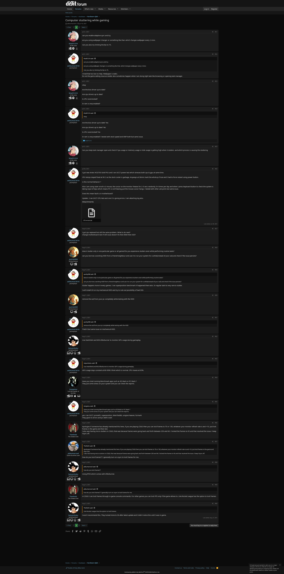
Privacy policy (199, 568)
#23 (216, 81)
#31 (216, 317)
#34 (216, 377)
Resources (112, 9)
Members (124, 9)
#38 (216, 462)
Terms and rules (188, 568)
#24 (216, 109)
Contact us (178, 568)
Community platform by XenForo (142, 572)
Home (69, 9)
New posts (68, 13)
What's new (89, 9)
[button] (95, 9)
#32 (216, 336)
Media (100, 9)
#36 (216, 423)
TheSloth (73, 434)
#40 (216, 503)
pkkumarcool (73, 453)
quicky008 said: (89, 274)
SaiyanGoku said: (89, 363)
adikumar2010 (71, 24)
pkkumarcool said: (90, 467)
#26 (216, 169)
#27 (216, 229)
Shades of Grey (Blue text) (76, 568)
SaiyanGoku (73, 348)
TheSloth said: (88, 446)
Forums (78, 9)
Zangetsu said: (88, 406)
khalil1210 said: (89, 58)
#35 (216, 402)
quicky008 (73, 259)
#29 (216, 270)
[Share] (212, 32)
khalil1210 (73, 43)
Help (207, 568)
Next (83, 27)
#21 (216, 32)
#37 (216, 441)
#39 (216, 485)
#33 (216, 359)
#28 (216, 247)
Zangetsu (73, 389)
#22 (216, 54)
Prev (69, 27)
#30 (216, 295)
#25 (216, 146)
